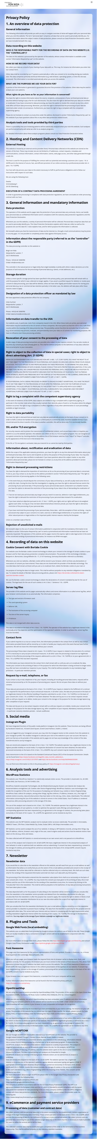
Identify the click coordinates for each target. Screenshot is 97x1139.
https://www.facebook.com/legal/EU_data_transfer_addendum (41, 757)
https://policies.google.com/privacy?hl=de (49, 943)
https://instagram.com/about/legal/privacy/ (64, 764)
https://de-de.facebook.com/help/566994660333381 (60, 759)
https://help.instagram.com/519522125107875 (22, 759)
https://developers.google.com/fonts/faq (67, 941)
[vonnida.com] (14, 7)
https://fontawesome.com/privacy (18, 983)
